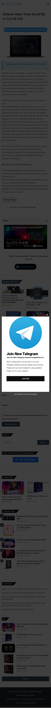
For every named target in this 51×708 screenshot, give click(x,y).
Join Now (25, 378)
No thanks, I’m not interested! (25, 394)
